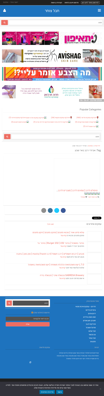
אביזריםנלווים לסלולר (92, 353)
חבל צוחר (52, 10)
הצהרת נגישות (56, 2)
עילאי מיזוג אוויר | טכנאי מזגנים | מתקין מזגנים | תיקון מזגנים (58, 232)
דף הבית (97, 146)
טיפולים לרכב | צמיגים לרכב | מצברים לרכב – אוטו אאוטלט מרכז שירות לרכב (62, 190)
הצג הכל (50, 224)
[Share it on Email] (43, 210)
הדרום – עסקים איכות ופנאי (85, 306)
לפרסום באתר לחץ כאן (90, 2)
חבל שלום (92, 331)
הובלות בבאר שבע (79, 353)
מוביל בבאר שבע (79, 356)
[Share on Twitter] (56, 210)
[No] (100, 389)
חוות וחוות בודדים (89, 317)
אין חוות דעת (93, 197)
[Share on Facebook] (63, 210)
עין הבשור (92, 334)
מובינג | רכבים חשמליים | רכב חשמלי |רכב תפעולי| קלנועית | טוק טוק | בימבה (50, 254)
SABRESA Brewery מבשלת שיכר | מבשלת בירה (62, 275)
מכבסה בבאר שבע (67, 356)
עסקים (90, 146)
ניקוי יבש (82, 358)
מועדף (83, 197)
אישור (60, 392)
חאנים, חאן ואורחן (89, 320)
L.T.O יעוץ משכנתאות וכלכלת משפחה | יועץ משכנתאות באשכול (56, 264)
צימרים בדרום (91, 310)
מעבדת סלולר (90, 358)
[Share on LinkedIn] (50, 210)
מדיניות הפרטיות (47, 392)
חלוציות (93, 341)
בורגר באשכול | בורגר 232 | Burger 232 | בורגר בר (60, 243)
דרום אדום (92, 313)
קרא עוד (64, 235)
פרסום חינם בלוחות (72, 2)
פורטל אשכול (91, 327)
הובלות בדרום (68, 353)
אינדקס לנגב (91, 324)
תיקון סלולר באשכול (72, 358)
